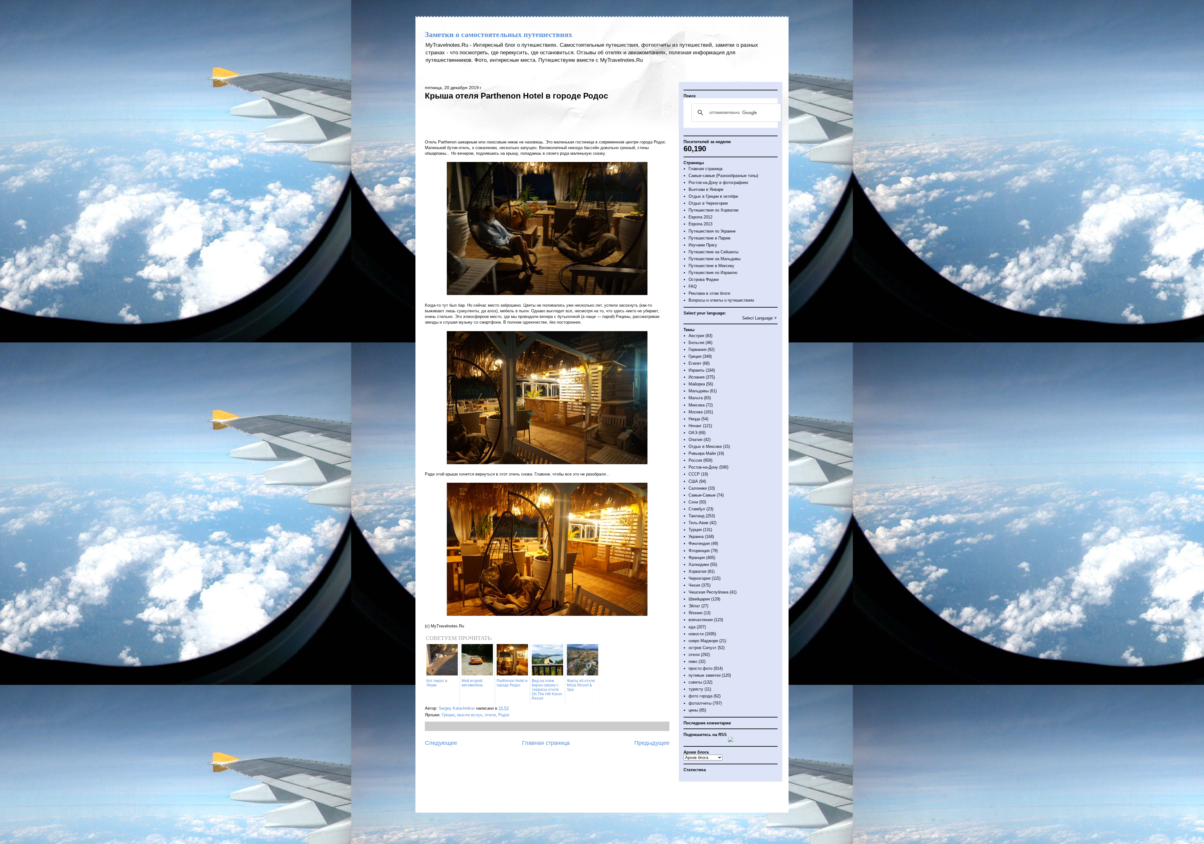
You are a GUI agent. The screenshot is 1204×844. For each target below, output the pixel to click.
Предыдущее (651, 743)
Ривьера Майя (702, 453)
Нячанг (695, 425)
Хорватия (697, 571)
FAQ (693, 286)
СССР (694, 474)
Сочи (693, 502)
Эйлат (694, 606)
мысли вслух (469, 714)
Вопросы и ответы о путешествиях (721, 300)
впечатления (701, 619)
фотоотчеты (700, 703)
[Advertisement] (547, 119)
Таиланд (697, 515)
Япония (695, 612)
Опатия (695, 439)
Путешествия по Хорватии (713, 210)
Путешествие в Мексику (711, 265)
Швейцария (699, 599)
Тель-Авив (698, 522)
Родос (504, 714)
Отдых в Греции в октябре (713, 196)
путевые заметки (705, 675)
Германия (697, 349)
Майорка (697, 384)
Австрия (696, 335)
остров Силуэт (702, 647)
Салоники (698, 488)
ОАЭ (693, 432)
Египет (695, 363)
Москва (696, 412)
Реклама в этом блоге (709, 293)
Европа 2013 (700, 224)
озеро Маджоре (703, 640)
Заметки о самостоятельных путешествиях (498, 34)
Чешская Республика (708, 592)
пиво (693, 661)
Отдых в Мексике (705, 446)
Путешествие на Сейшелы (713, 252)
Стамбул (697, 509)
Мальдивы (699, 391)
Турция (695, 529)
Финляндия (699, 543)
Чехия (694, 585)
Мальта (696, 397)
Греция (448, 714)
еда (692, 627)
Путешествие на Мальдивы (715, 258)
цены (693, 710)
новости (696, 634)
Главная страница (546, 743)
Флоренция (699, 550)
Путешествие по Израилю (713, 272)
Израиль (697, 370)
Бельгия (696, 342)
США (693, 481)
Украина (696, 536)
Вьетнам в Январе (706, 189)
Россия (695, 460)
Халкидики (699, 564)
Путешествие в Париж (710, 238)
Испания (697, 377)
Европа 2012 (700, 217)
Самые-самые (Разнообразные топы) (723, 175)
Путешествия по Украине (712, 231)
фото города (700, 696)
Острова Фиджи (704, 279)
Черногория (699, 578)
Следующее (441, 743)
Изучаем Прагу (703, 245)
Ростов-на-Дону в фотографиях (718, 182)
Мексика (697, 405)
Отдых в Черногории (708, 203)
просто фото (700, 668)
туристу (696, 689)
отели (490, 714)
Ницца (694, 419)
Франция (697, 557)
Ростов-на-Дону (703, 467)
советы (695, 682)
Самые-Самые (702, 495)
